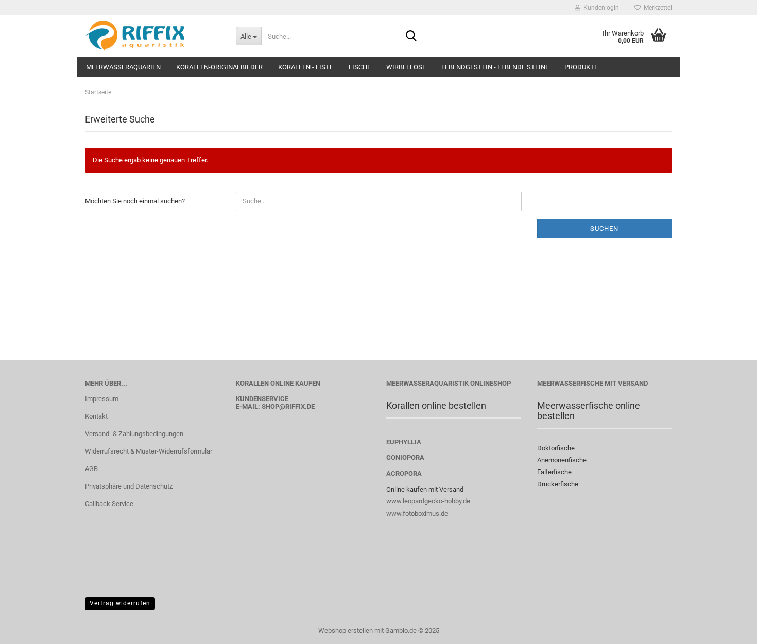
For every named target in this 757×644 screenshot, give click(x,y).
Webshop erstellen (345, 630)
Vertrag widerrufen (120, 603)
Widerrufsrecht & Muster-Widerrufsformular (148, 451)
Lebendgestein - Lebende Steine (495, 67)
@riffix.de (297, 406)
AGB (91, 469)
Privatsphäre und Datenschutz (129, 486)
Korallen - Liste (305, 67)
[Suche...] (411, 36)
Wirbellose (406, 67)
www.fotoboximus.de (417, 513)
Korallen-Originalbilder (219, 67)
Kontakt (96, 416)
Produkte (581, 67)
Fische (360, 67)
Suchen (604, 228)
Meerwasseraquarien (123, 67)
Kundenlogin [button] (599, 7)
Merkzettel (656, 7)
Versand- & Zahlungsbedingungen (134, 434)
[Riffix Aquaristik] (152, 36)
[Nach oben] (728, 628)
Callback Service (109, 504)
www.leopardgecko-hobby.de (428, 501)
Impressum (101, 399)
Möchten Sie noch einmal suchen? (135, 201)
